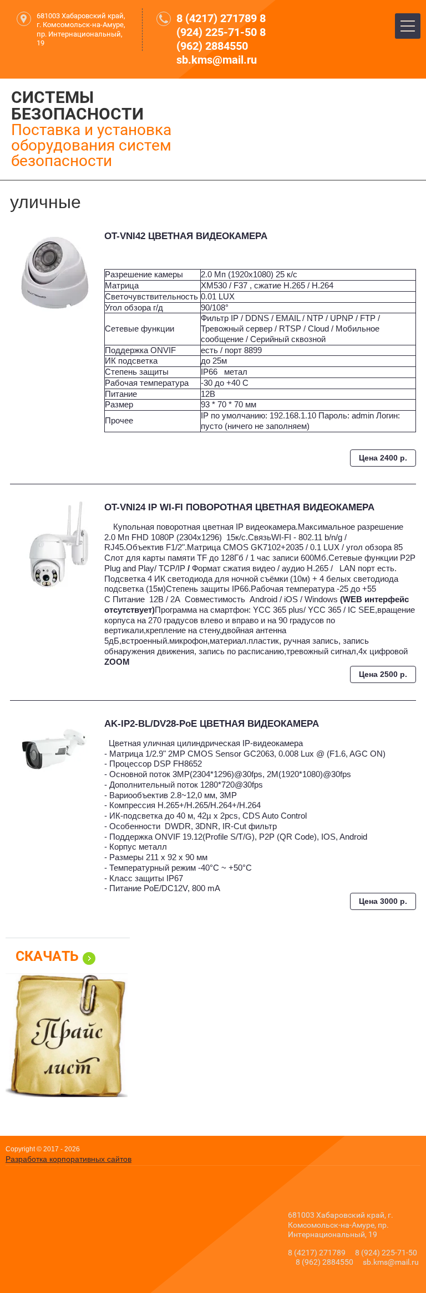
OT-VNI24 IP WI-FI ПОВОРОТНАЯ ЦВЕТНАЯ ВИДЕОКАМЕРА (239, 507)
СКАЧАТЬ (47, 956)
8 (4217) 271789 (216, 18)
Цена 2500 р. (383, 674)
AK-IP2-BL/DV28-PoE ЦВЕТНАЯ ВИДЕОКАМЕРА (211, 723)
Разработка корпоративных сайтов (68, 1159)
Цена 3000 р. (383, 901)
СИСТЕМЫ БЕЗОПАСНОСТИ (77, 105)
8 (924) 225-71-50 (221, 25)
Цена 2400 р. (383, 457)
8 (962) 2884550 (221, 39)
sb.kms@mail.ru (216, 59)
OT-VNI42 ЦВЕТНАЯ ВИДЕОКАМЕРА (185, 236)
